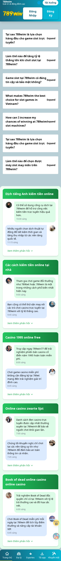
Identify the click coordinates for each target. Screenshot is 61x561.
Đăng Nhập (32, 13)
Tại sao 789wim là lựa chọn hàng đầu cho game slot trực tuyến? (30, 38)
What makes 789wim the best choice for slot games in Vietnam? (30, 100)
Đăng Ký (50, 13)
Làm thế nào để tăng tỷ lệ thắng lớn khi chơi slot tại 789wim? (30, 60)
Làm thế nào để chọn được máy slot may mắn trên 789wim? (30, 165)
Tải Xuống (50, 2)
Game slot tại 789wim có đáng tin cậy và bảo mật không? (30, 80)
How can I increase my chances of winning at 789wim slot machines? (30, 121)
